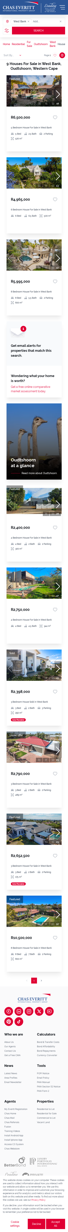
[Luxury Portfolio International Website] (43, 1162)
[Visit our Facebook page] (8, 1011)
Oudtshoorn (41, 44)
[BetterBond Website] (15, 1162)
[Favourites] (55, 117)
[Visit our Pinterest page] (8, 1021)
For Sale (29, 44)
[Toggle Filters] (7, 30)
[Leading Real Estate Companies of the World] (50, 7)
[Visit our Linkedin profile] (19, 1011)
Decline (36, 1223)
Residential (18, 44)
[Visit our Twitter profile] (39, 1011)
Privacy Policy (38, 1200)
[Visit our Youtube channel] (49, 1011)
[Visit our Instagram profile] (29, 1011)
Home (6, 44)
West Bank (53, 44)
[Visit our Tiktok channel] (19, 1021)
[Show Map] (62, 55)
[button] (28, 21)
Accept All (55, 1223)
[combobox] (47, 21)
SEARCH (39, 30)
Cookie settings (15, 1223)
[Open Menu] (62, 7)
